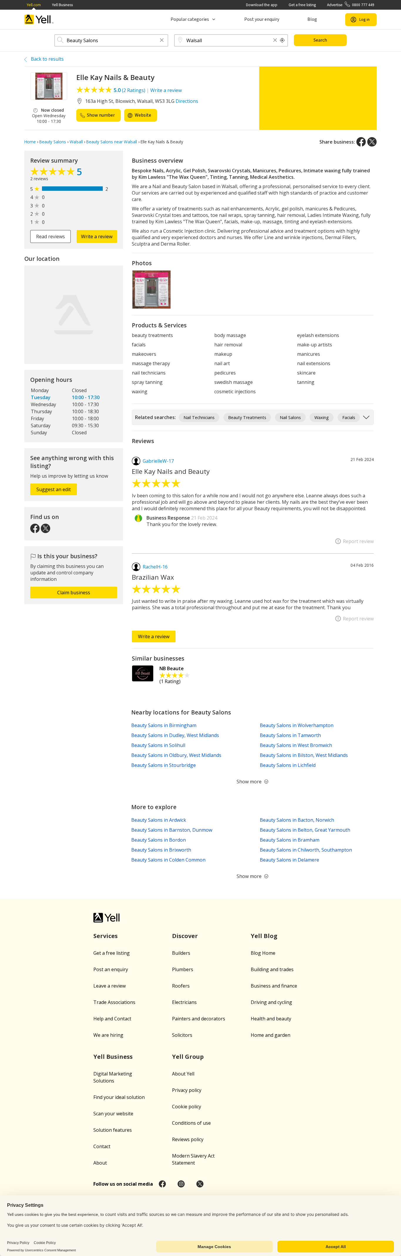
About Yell (183, 1074)
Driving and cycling (271, 1002)
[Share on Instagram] (181, 1183)
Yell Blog (264, 936)
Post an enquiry (110, 969)
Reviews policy (187, 1139)
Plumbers (182, 969)
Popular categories (190, 19)
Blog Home (263, 953)
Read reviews (50, 236)
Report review (358, 541)
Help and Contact (112, 1018)
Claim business (73, 592)
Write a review (166, 90)
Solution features (112, 1130)
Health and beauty (271, 1018)
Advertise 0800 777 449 (350, 5)
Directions (187, 101)
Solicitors (182, 1035)
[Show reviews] (53, 173)
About (100, 1163)
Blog (312, 19)
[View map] (73, 315)
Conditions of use (191, 1123)
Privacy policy (186, 1090)
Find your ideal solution (119, 1097)
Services (105, 936)
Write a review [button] (96, 236)
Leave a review (109, 986)
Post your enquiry (261, 19)
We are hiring (108, 1035)
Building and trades (272, 969)
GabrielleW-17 (158, 461)
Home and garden (270, 1035)
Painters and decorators (198, 1018)
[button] (161, 41)
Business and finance (274, 986)
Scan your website (113, 1113)
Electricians (184, 1002)
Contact (101, 1146)
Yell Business (62, 5)
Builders (181, 953)
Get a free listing (302, 5)
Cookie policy (186, 1106)
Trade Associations (114, 1002)
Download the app (261, 5)
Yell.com (34, 5)
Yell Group (188, 1057)
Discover (185, 936)
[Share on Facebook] (361, 142)
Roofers (181, 986)
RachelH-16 (155, 567)
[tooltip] (282, 40)
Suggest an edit (53, 489)
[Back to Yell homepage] (39, 19)
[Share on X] (372, 142)
